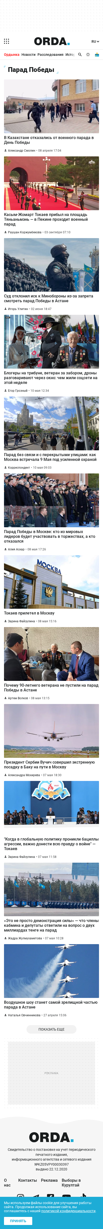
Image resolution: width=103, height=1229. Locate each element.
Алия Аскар (16, 549)
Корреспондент (19, 467)
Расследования (51, 55)
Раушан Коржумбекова (25, 232)
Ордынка (12, 55)
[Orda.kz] (51, 1145)
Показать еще (51, 1029)
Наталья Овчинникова (24, 1015)
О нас (7, 1183)
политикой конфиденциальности (68, 1211)
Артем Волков (18, 698)
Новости (29, 55)
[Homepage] (52, 41)
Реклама (49, 1180)
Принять (18, 1221)
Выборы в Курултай (71, 1183)
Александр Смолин (21, 150)
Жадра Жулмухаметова (25, 938)
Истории (73, 55)
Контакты (27, 1180)
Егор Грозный (18, 390)
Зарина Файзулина (21, 621)
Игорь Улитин (18, 309)
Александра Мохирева (24, 775)
